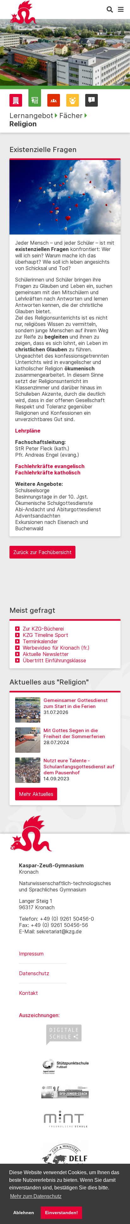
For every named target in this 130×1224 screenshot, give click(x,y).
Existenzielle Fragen (43, 149)
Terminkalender (40, 641)
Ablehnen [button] (23, 1212)
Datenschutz (34, 973)
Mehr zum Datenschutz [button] (36, 1196)
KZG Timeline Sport (45, 635)
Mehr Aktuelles (36, 794)
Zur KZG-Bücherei (43, 628)
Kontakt (28, 993)
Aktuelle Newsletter (45, 654)
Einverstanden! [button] (61, 1212)
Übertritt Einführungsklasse (54, 660)
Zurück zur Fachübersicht (42, 552)
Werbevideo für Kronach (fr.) (56, 648)
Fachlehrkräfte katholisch (47, 472)
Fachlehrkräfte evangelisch (50, 466)
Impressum (31, 953)
